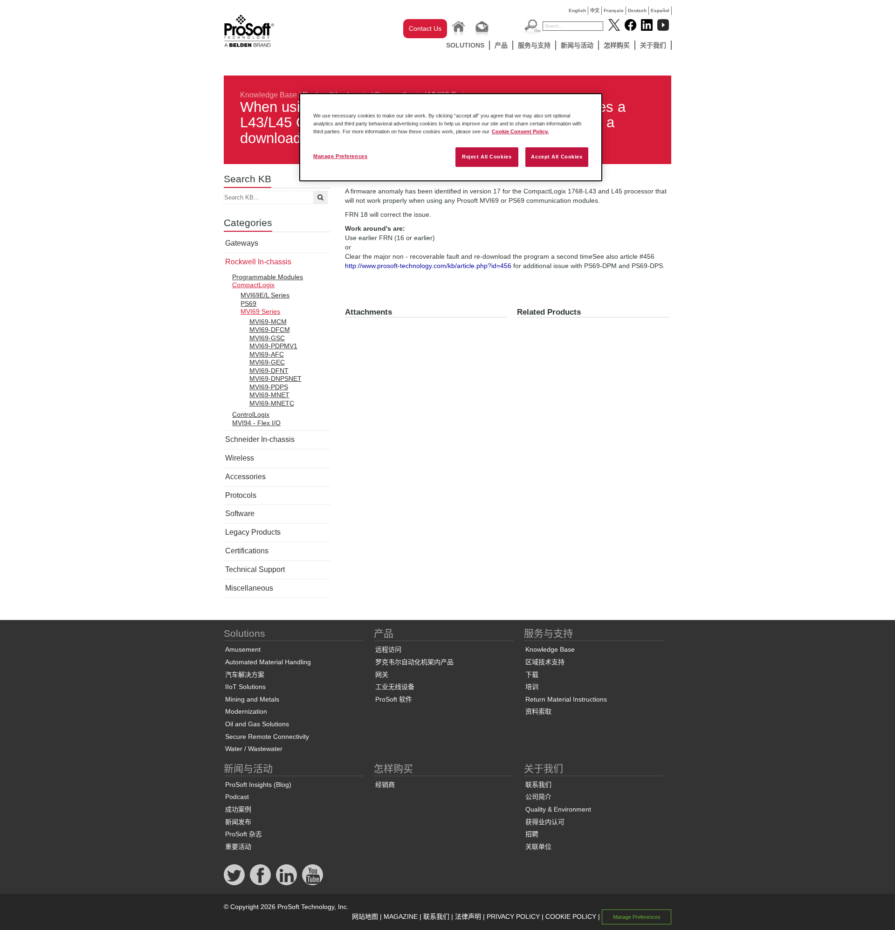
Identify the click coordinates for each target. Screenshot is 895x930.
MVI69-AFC (266, 354)
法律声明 (468, 916)
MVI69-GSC (267, 338)
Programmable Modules (267, 277)
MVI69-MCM (268, 321)
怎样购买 (617, 45)
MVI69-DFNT (269, 370)
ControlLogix (250, 414)
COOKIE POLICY (570, 916)
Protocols (240, 495)
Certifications (246, 551)
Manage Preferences (340, 156)
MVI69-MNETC (271, 403)
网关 (381, 674)
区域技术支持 (545, 662)
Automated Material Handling (268, 662)
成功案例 (238, 809)
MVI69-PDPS (268, 387)
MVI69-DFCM (269, 329)
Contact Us (425, 28)
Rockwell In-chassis (258, 262)
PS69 (248, 303)
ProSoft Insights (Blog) (258, 784)
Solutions (465, 45)
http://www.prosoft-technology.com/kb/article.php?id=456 (428, 265)
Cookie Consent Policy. (520, 131)
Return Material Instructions (566, 699)
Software (240, 513)
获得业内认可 (545, 822)
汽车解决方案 (244, 674)
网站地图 (365, 916)
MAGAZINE (401, 916)
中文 (594, 10)
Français (614, 10)
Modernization (246, 711)
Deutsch (637, 10)
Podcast (237, 796)
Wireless (239, 458)
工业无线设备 (394, 686)
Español (660, 10)
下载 (531, 674)
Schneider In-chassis (260, 439)
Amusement (243, 649)
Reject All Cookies (486, 156)
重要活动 (238, 846)
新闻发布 (238, 822)
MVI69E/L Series (265, 295)
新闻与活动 (577, 45)
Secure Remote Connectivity (267, 736)
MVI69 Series (260, 311)
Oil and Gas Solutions (257, 724)
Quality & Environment (558, 809)
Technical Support (255, 569)
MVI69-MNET (269, 395)
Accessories (245, 477)
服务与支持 (534, 45)
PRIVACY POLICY (513, 916)
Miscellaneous (249, 588)
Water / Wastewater (253, 748)
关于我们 (653, 45)
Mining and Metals (252, 699)
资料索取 (538, 711)
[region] (450, 137)
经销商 (385, 784)
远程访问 (388, 649)
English (577, 10)
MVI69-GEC (267, 362)
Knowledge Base (268, 95)
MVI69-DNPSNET (275, 378)
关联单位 (538, 846)
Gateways (241, 243)
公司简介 (538, 796)
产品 (501, 45)
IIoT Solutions (245, 686)
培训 (531, 686)
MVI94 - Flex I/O (256, 423)
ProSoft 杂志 (243, 834)
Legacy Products (253, 532)
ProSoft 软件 (393, 699)
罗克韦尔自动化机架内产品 (414, 662)
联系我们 (538, 784)
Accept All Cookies (556, 156)
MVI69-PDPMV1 (273, 346)
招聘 (531, 834)
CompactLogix (253, 285)
